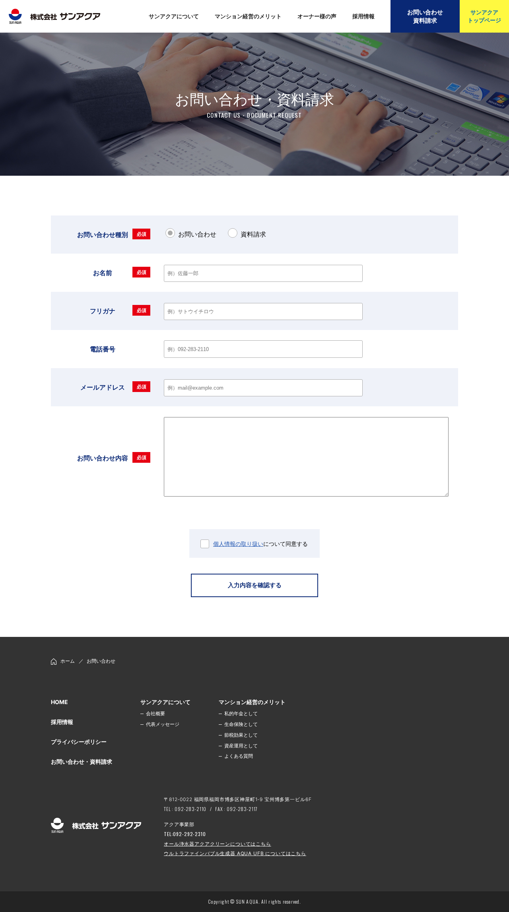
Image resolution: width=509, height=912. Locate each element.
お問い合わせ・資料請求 (81, 761)
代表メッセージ (162, 724)
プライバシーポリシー (79, 741)
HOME (59, 702)
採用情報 (62, 721)
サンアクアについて (165, 702)
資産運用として (241, 746)
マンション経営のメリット (252, 702)
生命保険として (241, 724)
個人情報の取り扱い (238, 543)
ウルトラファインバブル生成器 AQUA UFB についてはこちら (235, 853)
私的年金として (241, 713)
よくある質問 (238, 756)
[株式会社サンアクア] (96, 826)
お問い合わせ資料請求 (425, 16)
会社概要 (155, 713)
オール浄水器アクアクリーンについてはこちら (217, 844)
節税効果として (241, 735)
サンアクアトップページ (484, 16)
